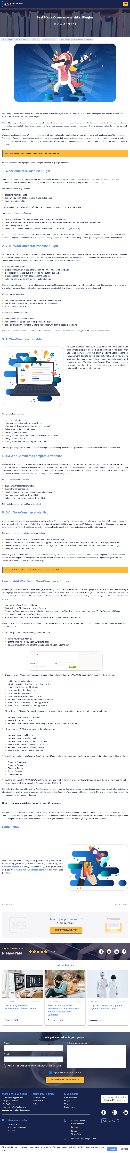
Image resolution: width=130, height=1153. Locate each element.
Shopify (67, 1101)
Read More (123, 1149)
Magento (67, 1104)
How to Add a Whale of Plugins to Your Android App (36, 153)
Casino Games (39, 1098)
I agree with (67, 1073)
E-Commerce (71, 1094)
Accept (112, 1149)
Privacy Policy (76, 1134)
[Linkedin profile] (125, 1112)
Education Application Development (16, 1110)
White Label (38, 1101)
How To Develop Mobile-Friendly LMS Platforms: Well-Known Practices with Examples (65, 997)
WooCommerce (70, 1098)
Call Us (76, 1127)
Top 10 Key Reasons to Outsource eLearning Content (22, 997)
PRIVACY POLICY (72, 1073)
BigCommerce (70, 1107)
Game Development (43, 1094)
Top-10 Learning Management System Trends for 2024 (107, 997)
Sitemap (74, 1131)
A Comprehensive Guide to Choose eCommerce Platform (38, 570)
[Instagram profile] (114, 1112)
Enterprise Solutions (10, 1101)
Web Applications (9, 1104)
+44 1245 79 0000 (78, 1120)
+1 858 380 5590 (77, 1123)
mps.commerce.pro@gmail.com (83, 1139)
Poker (35, 1104)
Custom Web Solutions (14, 1094)
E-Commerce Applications (12, 1098)
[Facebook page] (103, 1112)
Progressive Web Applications (14, 1107)
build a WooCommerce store (29, 870)
